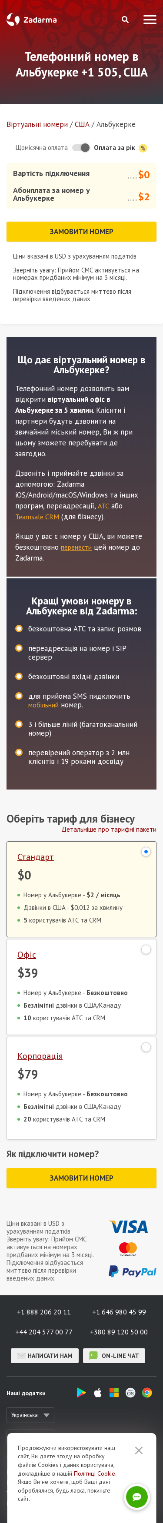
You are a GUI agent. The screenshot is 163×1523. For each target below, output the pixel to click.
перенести (76, 547)
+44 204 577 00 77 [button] (44, 1331)
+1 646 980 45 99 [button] (119, 1311)
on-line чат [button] (119, 1356)
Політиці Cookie (94, 1473)
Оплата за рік (115, 147)
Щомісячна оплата (42, 147)
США (82, 124)
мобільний (43, 704)
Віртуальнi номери (37, 124)
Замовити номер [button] (81, 231)
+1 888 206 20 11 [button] (44, 1311)
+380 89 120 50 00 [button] (119, 1331)
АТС (103, 505)
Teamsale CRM (37, 516)
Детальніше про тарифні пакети (108, 829)
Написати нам (50, 1356)
